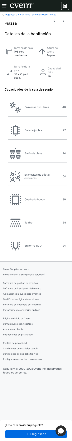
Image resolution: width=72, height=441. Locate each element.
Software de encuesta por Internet (22, 304)
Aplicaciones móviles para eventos (22, 294)
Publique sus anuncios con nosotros (22, 359)
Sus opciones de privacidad (18, 334)
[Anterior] (54, 21)
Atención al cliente (13, 329)
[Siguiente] (63, 21)
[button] (60, 430)
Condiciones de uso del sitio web (20, 354)
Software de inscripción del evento (22, 288)
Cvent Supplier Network (16, 269)
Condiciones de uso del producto (20, 348)
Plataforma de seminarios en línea (21, 310)
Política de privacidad (15, 343)
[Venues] (65, 6)
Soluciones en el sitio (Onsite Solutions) (24, 274)
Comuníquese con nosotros (18, 324)
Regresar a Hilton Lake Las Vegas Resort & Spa (30, 14)
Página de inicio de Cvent (17, 318)
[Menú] (4, 6)
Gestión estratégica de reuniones (21, 299)
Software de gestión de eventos (20, 283)
